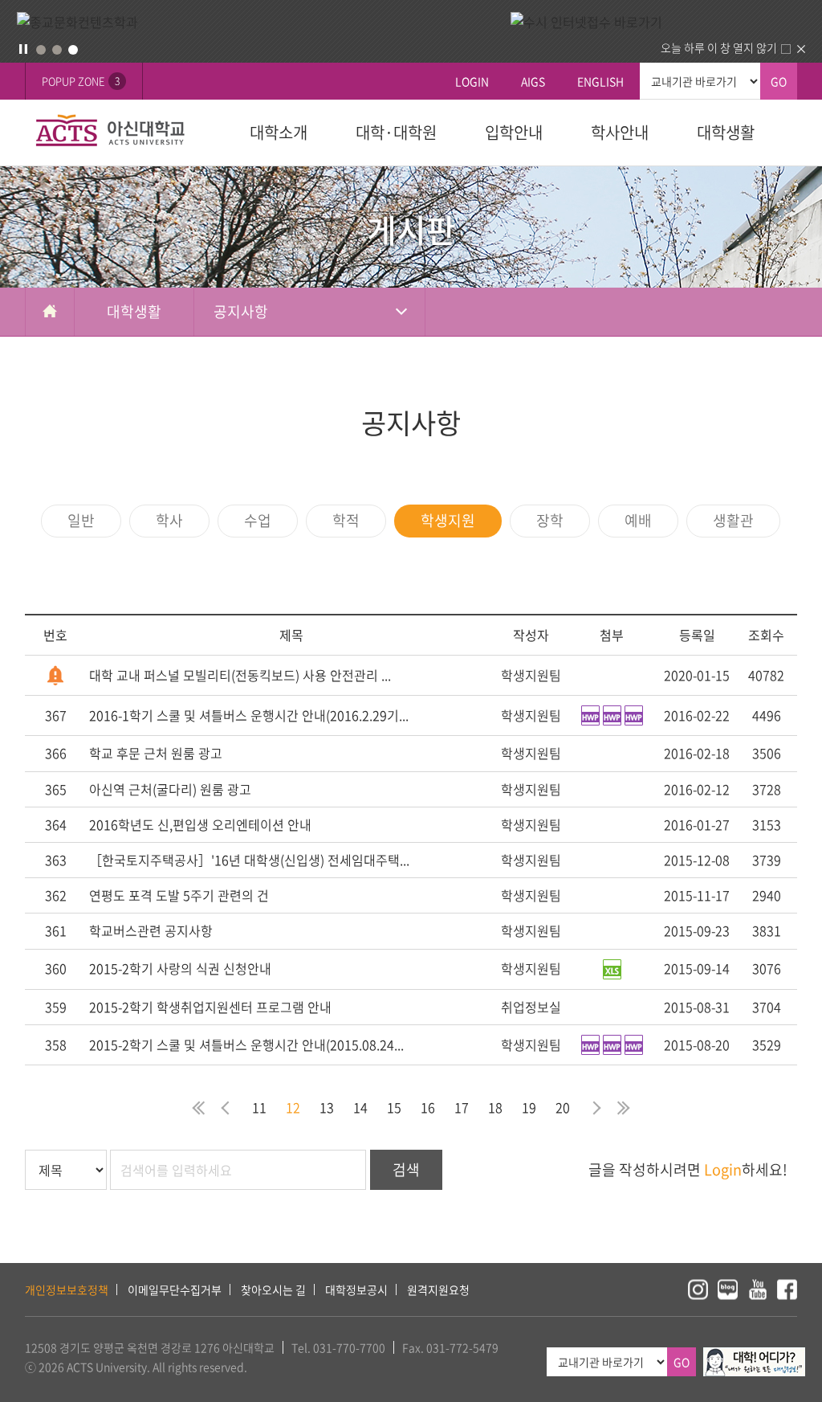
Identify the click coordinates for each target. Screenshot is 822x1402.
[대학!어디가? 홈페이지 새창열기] (754, 1356)
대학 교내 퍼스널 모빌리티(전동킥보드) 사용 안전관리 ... (240, 675)
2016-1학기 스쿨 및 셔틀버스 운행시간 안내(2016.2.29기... (249, 715)
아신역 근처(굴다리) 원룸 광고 (170, 789)
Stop (23, 49)
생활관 (733, 520)
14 (360, 1107)
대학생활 (726, 132)
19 (529, 1107)
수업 (257, 520)
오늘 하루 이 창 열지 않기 (719, 47)
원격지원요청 (438, 1289)
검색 (406, 1169)
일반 (81, 520)
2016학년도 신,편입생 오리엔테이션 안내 (200, 824)
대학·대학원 (396, 132)
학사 (169, 520)
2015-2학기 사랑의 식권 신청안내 (180, 968)
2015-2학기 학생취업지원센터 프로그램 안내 (210, 1006)
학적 (346, 520)
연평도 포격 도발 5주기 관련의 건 (179, 895)
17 (461, 1107)
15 (394, 1107)
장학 (550, 520)
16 (428, 1107)
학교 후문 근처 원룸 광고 (155, 752)
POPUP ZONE (81, 80)
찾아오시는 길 (273, 1289)
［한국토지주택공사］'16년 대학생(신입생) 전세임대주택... (249, 859)
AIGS (533, 81)
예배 (638, 520)
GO (779, 81)
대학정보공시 (356, 1289)
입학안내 (514, 132)
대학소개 (278, 132)
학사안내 (620, 132)
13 (326, 1107)
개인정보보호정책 (66, 1289)
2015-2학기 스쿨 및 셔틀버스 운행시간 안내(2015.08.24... (246, 1044)
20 (562, 1107)
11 (259, 1107)
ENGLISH (600, 81)
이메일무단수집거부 (175, 1289)
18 (495, 1107)
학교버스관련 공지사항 (151, 930)
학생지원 (448, 520)
